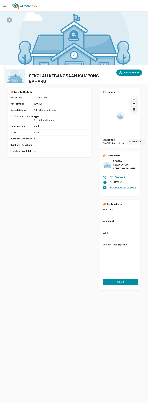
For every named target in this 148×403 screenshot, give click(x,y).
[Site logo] (24, 5)
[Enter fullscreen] (134, 109)
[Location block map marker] (120, 116)
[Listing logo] (15, 76)
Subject (107, 232)
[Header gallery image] (74, 32)
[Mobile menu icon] (5, 6)
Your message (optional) (115, 244)
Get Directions (135, 141)
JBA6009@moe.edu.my (123, 187)
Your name (108, 209)
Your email (108, 221)
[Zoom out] (134, 103)
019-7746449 (117, 177)
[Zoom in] (134, 99)
